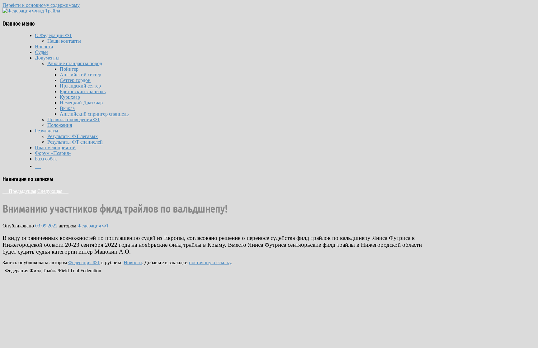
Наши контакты (64, 41)
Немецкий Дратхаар (81, 102)
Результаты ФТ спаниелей (75, 142)
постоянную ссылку (210, 262)
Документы (47, 57)
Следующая (52, 191)
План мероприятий (55, 147)
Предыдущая (19, 191)
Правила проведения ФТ (73, 119)
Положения (59, 125)
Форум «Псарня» (53, 153)
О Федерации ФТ (53, 35)
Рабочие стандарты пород (74, 63)
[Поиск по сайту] (38, 166)
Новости (44, 46)
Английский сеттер (80, 74)
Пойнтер (69, 69)
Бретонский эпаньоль (83, 91)
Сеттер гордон (75, 80)
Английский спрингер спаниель (94, 114)
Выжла (67, 108)
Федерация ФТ (93, 225)
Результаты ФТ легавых (72, 136)
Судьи (41, 52)
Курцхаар (70, 97)
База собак (46, 158)
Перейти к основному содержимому (41, 5)
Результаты (46, 130)
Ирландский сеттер (80, 85)
